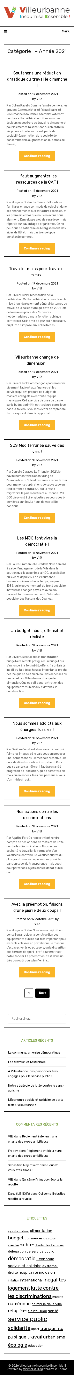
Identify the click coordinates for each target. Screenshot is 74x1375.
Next (42, 993)
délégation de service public (31, 1251)
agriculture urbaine (18, 1231)
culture (27, 1244)
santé (53, 1311)
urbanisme (54, 1337)
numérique (19, 1303)
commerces (34, 1238)
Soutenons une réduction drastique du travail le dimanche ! (37, 79)
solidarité (19, 1328)
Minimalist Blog (33, 1369)
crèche (13, 1245)
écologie (17, 1345)
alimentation (41, 1231)
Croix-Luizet (49, 1238)
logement (19, 1288)
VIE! (39, 99)
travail (34, 1337)
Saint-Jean (37, 1311)
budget (16, 1238)
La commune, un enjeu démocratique (34, 1052)
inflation (13, 1280)
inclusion (47, 1272)
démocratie (22, 1258)
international (31, 1280)
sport (35, 1329)
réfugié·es (17, 1310)
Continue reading (37, 156)
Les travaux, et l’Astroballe (27, 1062)
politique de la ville (46, 1304)
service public (27, 1319)
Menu (66, 31)
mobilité (57, 1297)
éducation (36, 1346)
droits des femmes (49, 1245)
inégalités (54, 1280)
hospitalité (28, 1272)
